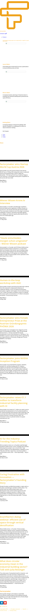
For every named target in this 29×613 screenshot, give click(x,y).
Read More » (3, 180)
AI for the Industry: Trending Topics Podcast (13, 440)
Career (4, 137)
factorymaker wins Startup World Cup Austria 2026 (14, 165)
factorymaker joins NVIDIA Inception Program (14, 360)
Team (4, 134)
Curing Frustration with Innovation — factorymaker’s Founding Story (13, 478)
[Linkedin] (1, 602)
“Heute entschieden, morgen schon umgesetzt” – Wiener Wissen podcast (14, 241)
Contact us (3, 33)
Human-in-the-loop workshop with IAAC (10, 281)
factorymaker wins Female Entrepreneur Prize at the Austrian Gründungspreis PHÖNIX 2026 (14, 322)
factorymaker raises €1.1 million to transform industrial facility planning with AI (13, 401)
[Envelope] (5, 602)
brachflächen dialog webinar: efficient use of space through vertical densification (12, 521)
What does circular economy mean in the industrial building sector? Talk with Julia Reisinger (13, 565)
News (4, 135)
